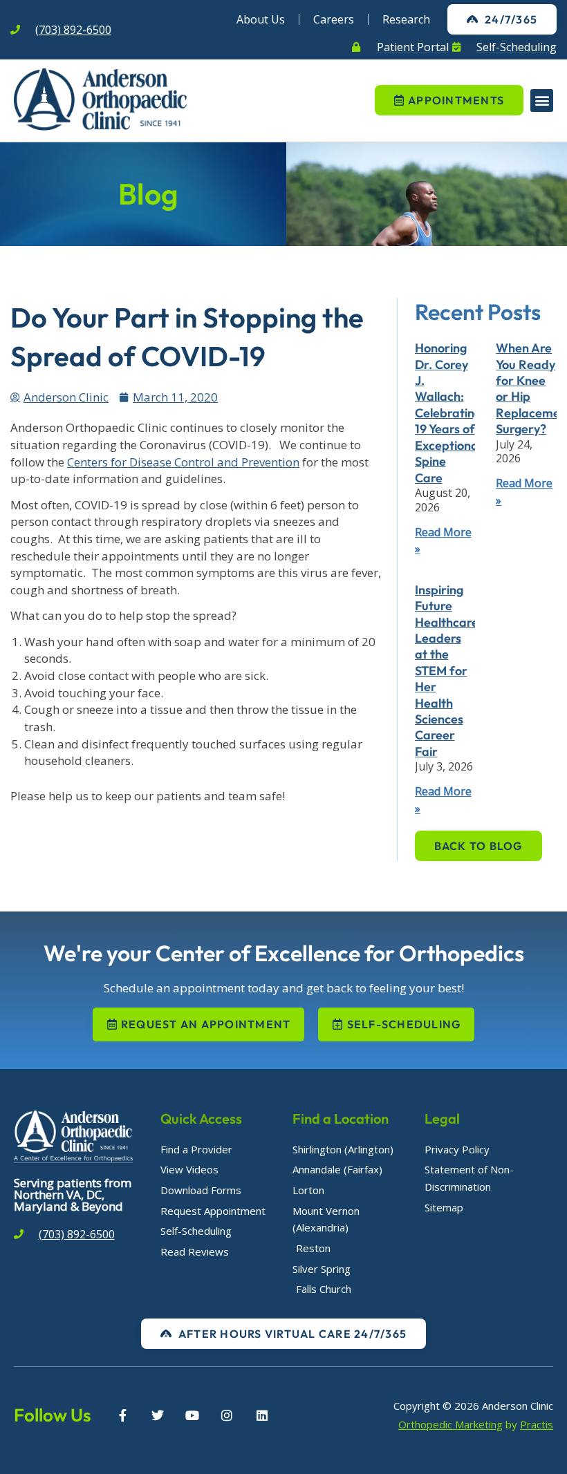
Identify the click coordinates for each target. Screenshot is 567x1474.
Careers (333, 19)
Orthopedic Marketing (450, 1424)
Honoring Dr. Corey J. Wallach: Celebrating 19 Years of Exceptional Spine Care (448, 412)
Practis (536, 1424)
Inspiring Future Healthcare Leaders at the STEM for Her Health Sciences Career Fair (446, 670)
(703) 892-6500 (73, 29)
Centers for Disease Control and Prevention (183, 462)
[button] (541, 100)
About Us (260, 19)
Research (406, 19)
